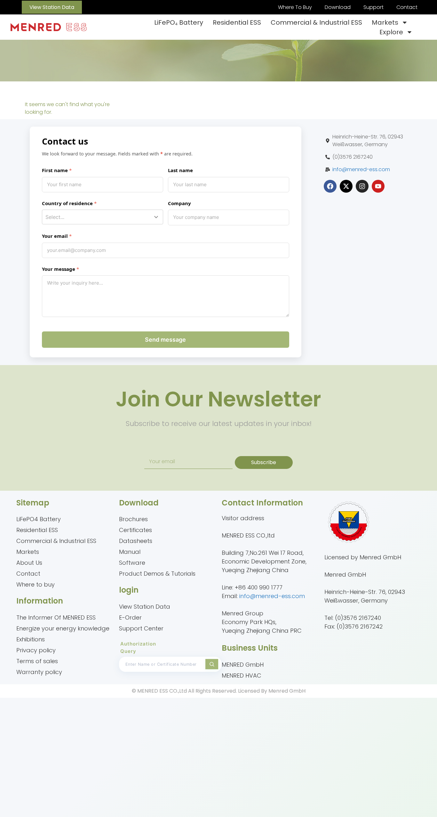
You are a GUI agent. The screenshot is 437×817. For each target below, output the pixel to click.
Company (179, 203)
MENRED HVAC (241, 675)
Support (373, 7)
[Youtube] (378, 186)
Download (338, 7)
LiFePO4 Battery (38, 519)
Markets (385, 22)
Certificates (135, 530)
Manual (129, 552)
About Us (29, 563)
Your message (58, 269)
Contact (406, 7)
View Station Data (144, 607)
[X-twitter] (346, 186)
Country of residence (67, 203)
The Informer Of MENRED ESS (56, 617)
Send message (165, 339)
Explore (391, 32)
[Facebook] (330, 186)
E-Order (130, 617)
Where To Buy (295, 7)
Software (132, 563)
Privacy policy (36, 650)
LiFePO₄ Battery (178, 22)
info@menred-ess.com (361, 169)
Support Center (141, 628)
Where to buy (35, 584)
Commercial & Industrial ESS (316, 22)
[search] (211, 664)
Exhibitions (30, 639)
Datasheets (135, 541)
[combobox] (102, 217)
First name (55, 170)
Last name (180, 170)
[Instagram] (362, 186)
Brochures (133, 519)
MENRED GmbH (243, 665)
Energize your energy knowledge (62, 628)
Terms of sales (37, 661)
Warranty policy (39, 672)
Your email (55, 236)
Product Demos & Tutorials (157, 574)
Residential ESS (237, 22)
